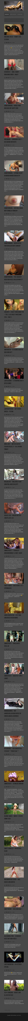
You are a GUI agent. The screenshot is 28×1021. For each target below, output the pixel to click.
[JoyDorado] (14, 10)
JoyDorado (14, 1015)
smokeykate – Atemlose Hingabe (14, 784)
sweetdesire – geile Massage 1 (13, 909)
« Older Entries (7, 1010)
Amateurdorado (13, 14)
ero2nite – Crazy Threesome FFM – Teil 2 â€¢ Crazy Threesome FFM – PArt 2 (14, 314)
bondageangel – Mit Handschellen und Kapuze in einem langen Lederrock (12, 713)
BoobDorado (20, 14)
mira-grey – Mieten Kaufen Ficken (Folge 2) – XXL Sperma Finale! (13, 446)
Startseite (7, 14)
